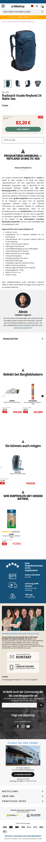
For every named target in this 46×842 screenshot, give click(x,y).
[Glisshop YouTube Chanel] (28, 727)
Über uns (8, 796)
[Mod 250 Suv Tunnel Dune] (12, 392)
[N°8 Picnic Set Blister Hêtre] (11, 518)
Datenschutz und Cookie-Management (27, 836)
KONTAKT (23, 657)
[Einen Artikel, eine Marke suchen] (42, 12)
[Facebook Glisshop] (17, 727)
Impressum (9, 836)
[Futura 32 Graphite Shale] (18, 463)
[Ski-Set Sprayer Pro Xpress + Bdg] (33, 392)
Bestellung (10, 791)
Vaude (5, 92)
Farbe (5, 105)
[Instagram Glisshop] (23, 727)
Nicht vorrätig (23, 129)
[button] (23, 339)
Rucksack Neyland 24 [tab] (23, 168)
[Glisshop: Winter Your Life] (17, 6)
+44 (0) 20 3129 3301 (21, 327)
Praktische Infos (14, 801)
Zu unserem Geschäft (23, 774)
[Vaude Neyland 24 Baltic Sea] (23, 50)
